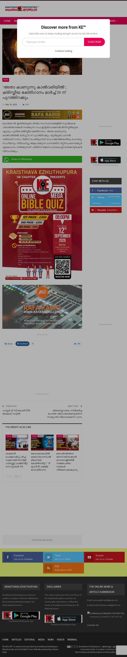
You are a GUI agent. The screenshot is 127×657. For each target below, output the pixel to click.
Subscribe (94, 42)
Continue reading (63, 50)
